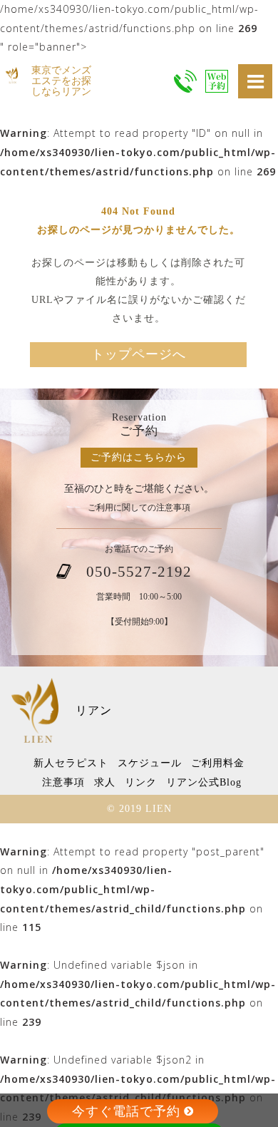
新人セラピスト (71, 763)
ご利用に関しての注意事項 (139, 508)
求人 (104, 782)
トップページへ (138, 354)
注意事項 (63, 782)
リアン (94, 710)
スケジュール (150, 763)
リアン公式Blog (204, 782)
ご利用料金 (217, 763)
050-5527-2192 (139, 571)
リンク (141, 782)
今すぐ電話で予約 (126, 1111)
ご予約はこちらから (139, 457)
